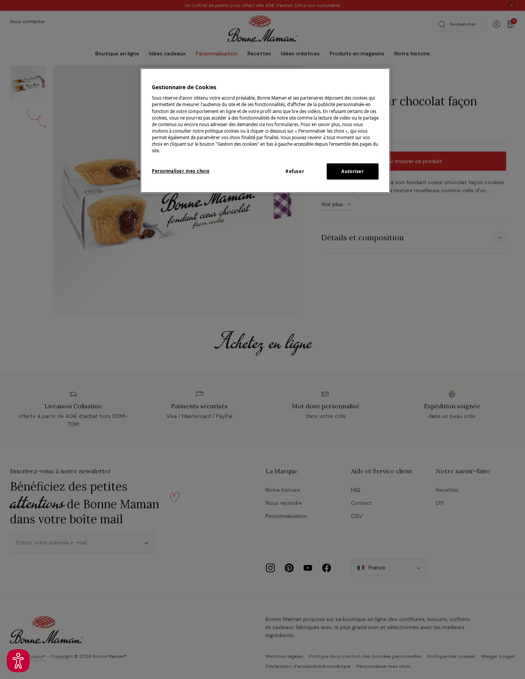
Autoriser (352, 171)
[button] (18, 660)
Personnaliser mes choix (180, 171)
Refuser (295, 171)
